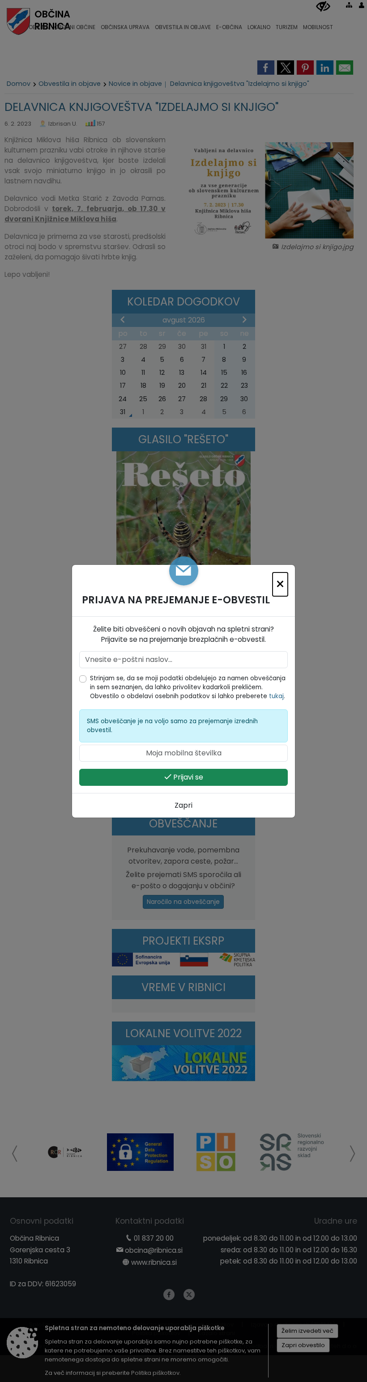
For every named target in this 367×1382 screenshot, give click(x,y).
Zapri (183, 805)
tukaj (276, 696)
